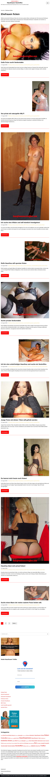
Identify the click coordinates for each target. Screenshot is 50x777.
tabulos (33, 746)
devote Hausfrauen (12, 265)
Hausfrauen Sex (36, 738)
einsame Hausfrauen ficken (36, 735)
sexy (24, 746)
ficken (46, 735)
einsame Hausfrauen (19, 64)
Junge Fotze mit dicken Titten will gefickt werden (19, 420)
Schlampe (26, 743)
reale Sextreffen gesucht (28, 64)
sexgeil (42, 743)
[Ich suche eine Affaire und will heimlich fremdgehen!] (25, 176)
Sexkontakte (11, 746)
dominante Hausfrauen (6, 696)
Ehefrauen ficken (11, 64)
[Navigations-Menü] (47, 3)
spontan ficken (37, 64)
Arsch (4, 735)
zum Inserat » (4, 75)
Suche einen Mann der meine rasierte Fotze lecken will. (21, 602)
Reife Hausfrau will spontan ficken (13, 263)
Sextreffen (19, 746)
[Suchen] (47, 634)
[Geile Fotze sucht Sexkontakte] (25, 42)
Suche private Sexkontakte (11, 320)
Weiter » (14, 623)
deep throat (24, 735)
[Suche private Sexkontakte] (25, 300)
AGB (2, 773)
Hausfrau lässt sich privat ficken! (13, 566)
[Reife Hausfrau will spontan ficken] (37, 251)
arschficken (9, 735)
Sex (35, 743)
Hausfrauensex (25, 738)
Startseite (3, 10)
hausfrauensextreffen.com (6, 775)
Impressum (3, 769)
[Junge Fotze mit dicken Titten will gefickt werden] (25, 399)
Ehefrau (27, 735)
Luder (13, 740)
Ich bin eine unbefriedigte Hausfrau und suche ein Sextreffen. (24, 364)
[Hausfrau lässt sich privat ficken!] (25, 530)
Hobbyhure (43, 738)
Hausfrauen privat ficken (22, 756)
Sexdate (38, 743)
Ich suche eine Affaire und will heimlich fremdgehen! (20, 222)
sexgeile (47, 743)
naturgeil (23, 740)
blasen (13, 735)
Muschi (19, 740)
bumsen (16, 735)
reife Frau (22, 743)
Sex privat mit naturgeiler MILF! (12, 113)
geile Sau (12, 738)
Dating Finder (4, 692)
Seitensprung (31, 743)
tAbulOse (38, 746)
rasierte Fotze (17, 743)
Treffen (43, 746)
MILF (16, 740)
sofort (27, 746)
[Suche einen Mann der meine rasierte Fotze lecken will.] (36, 593)
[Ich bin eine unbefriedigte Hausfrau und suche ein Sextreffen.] (34, 350)
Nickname (19, 675)
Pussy (13, 743)
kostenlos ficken (6, 740)
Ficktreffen (4, 738)
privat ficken (9, 743)
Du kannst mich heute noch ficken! (14, 478)
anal (2, 735)
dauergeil (20, 735)
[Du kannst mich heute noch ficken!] (36, 457)
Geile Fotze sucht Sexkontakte (12, 62)
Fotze (9, 738)
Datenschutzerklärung (5, 771)
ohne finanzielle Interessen (36, 740)
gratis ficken (16, 738)
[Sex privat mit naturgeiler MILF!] (40, 96)
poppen (5, 743)
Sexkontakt (4, 746)
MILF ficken (26, 224)
